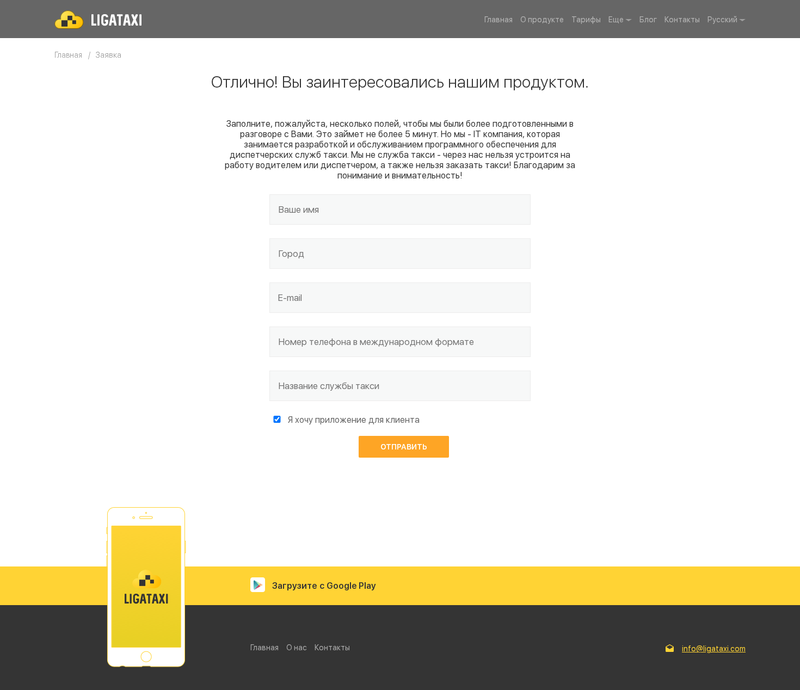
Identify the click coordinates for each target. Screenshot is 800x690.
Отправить (403, 446)
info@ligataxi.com (714, 648)
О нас (296, 647)
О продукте (542, 19)
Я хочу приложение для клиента (354, 420)
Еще (616, 19)
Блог (648, 19)
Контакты (682, 19)
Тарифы (586, 19)
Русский (722, 19)
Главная (498, 19)
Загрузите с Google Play (324, 586)
